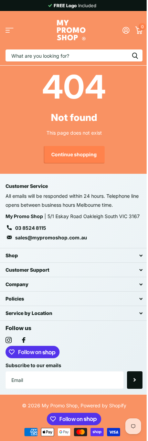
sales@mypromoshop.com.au (51, 237)
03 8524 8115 (30, 228)
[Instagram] (9, 340)
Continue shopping (74, 154)
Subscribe (134, 379)
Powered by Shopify (103, 405)
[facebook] (23, 340)
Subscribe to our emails (33, 365)
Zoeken (134, 55)
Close (74, 255)
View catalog (9, 30)
